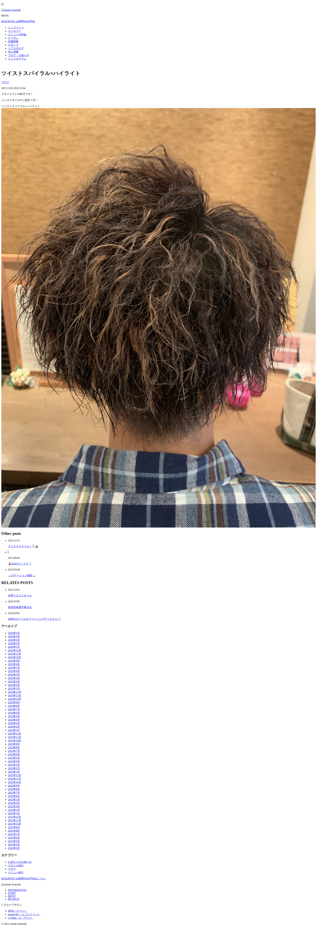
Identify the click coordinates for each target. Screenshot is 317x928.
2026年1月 (14, 646)
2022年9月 (14, 785)
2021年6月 (14, 837)
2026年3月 (14, 640)
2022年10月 (14, 782)
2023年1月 (14, 771)
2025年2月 (14, 685)
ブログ (5, 82)
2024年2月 (14, 726)
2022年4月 (14, 803)
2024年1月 (14, 730)
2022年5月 (14, 799)
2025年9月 (14, 660)
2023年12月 (14, 733)
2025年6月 (14, 671)
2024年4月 (14, 719)
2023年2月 (14, 768)
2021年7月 (14, 834)
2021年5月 (14, 841)
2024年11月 (14, 695)
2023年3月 (14, 764)
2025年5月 (14, 674)
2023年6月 (14, 754)
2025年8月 (14, 664)
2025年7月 (14, 667)
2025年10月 (14, 657)
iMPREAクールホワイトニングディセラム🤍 (34, 619)
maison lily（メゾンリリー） (24, 914)
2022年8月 (14, 789)
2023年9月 (14, 744)
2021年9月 (14, 827)
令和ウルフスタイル (20, 595)
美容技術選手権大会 (20, 607)
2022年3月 (14, 806)
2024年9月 (14, 702)
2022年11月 (14, 778)
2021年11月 (14, 820)
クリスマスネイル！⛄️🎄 (23, 546)
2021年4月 (14, 844)
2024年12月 (14, 692)
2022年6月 (14, 796)
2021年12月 (14, 816)
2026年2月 (14, 643)
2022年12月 (14, 775)
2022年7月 (14, 792)
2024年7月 (14, 709)
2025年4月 (14, 678)
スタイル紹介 (16, 865)
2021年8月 (14, 830)
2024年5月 (14, 716)
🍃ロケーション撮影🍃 (22, 575)
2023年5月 (14, 758)
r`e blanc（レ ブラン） (21, 917)
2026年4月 (14, 636)
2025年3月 (14, 681)
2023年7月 (14, 751)
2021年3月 (14, 848)
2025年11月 (14, 653)
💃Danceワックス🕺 (20, 563)
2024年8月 (14, 705)
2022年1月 (14, 813)
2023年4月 (14, 761)
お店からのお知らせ (20, 862)
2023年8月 (14, 747)
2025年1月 (14, 688)
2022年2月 (14, 810)
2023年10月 (14, 740)
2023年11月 (14, 737)
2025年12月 (14, 650)
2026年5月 (14, 633)
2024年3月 (14, 723)
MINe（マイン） (17, 910)
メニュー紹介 (16, 872)
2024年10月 (14, 699)
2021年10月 (14, 823)
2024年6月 (14, 712)
